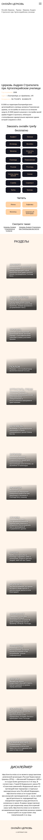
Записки (30, 137)
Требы (13, 190)
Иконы (13, 204)
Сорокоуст (30, 183)
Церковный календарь (30, 212)
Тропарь (30, 190)
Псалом (13, 167)
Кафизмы (29, 204)
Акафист (13, 137)
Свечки (29, 174)
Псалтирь (29, 167)
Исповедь (13, 144)
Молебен (29, 144)
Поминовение (30, 160)
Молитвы (13, 212)
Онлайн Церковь (13, 4)
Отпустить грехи (30, 152)
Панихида (13, 160)
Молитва (13, 151)
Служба (13, 183)
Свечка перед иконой (13, 175)
